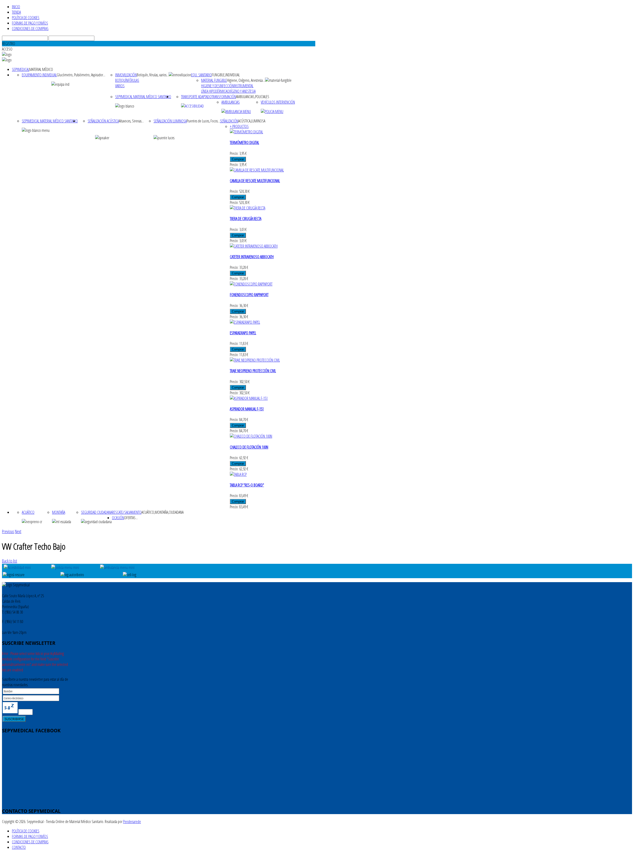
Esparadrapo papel (243, 333)
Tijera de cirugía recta (245, 218)
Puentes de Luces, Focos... (203, 121)
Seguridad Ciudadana (96, 512)
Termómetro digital (244, 142)
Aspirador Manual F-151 (247, 409)
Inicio (16, 6)
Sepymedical (20, 69)
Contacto (19, 847)
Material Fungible (214, 80)
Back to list (9, 561)
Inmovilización (126, 75)
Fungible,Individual (226, 75)
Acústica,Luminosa (251, 121)
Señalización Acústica (103, 121)
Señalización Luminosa (170, 121)
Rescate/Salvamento (126, 512)
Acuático (28, 512)
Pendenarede (132, 821)
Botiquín (121, 80)
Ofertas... (131, 517)
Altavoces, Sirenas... (131, 121)
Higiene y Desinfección (217, 85)
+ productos (239, 126)
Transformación (223, 96)
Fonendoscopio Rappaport (249, 294)
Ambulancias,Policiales (252, 96)
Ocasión (118, 517)
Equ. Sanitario (201, 75)
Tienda (16, 12)
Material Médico (41, 69)
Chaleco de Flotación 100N (249, 447)
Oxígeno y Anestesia (241, 91)
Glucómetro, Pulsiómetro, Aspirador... (81, 75)
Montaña (58, 512)
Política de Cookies (25, 17)
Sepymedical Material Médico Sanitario (143, 96)
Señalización (229, 121)
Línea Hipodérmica (214, 91)
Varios (120, 85)
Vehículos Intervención (278, 102)
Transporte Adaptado (196, 96)
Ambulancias (230, 102)
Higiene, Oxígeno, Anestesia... (246, 80)
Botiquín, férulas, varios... (153, 75)
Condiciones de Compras (30, 28)
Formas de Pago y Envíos (30, 23)
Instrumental (243, 85)
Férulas (133, 80)
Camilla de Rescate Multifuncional (255, 180)
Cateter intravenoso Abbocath (252, 256)
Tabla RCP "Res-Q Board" (247, 485)
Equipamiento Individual (39, 75)
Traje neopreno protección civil (253, 370)
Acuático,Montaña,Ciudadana (162, 512)
